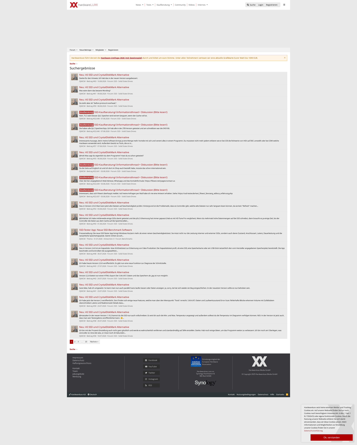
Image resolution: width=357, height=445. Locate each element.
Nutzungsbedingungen (246, 394)
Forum (72, 50)
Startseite (280, 394)
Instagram (153, 379)
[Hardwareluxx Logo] (84, 5)
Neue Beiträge (85, 50)
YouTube (153, 366)
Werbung (77, 376)
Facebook (153, 360)
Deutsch (93, 394)
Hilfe (272, 394)
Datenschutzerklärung (313, 430)
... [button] (82, 342)
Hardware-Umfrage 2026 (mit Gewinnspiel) (121, 58)
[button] (143, 4)
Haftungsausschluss (82, 363)
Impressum (78, 357)
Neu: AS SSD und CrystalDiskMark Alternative (104, 74)
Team (75, 371)
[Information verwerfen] (284, 58)
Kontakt (76, 368)
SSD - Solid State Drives (123, 81)
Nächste (93, 342)
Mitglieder (100, 50)
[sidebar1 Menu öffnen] (284, 4)
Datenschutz (78, 360)
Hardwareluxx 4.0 (78, 394)
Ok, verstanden (332, 437)
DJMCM (82, 81)
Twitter (152, 372)
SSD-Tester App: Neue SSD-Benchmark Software (105, 229)
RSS (150, 385)
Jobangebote (78, 374)
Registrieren (113, 50)
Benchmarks (127, 239)
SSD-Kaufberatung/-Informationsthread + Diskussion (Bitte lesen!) (123, 112)
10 (86, 342)
